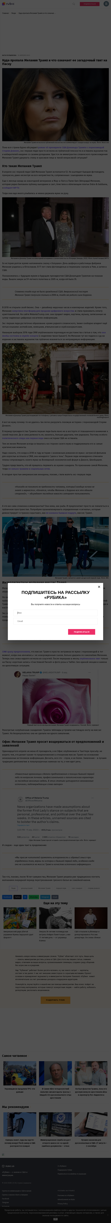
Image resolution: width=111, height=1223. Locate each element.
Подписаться (81, 632)
